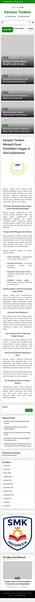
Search (5, 407)
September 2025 (8, 495)
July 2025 (6, 502)
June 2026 (7, 465)
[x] (17, 7)
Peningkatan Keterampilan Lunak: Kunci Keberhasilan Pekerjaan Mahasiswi (16, 81)
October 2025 (8, 491)
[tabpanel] (17, 574)
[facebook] (13, 7)
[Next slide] (33, 1)
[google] (19, 7)
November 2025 (8, 487)
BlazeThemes (21, 595)
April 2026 (7, 469)
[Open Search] (30, 22)
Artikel (5, 58)
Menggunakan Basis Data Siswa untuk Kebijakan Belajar (7, 1)
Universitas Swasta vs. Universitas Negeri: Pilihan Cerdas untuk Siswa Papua (16, 131)
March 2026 (7, 473)
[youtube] (22, 7)
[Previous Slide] (30, 1)
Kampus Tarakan (17, 12)
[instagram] (15, 7)
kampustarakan (13, 587)
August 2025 (7, 498)
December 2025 (8, 484)
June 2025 (7, 506)
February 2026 (8, 476)
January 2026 (8, 480)
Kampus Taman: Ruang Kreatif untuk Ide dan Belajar (18, 1)
